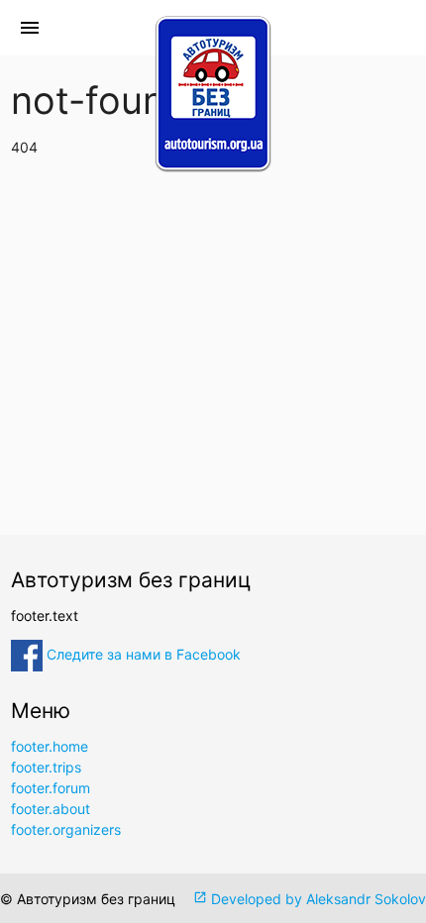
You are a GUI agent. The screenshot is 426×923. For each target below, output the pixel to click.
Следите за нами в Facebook (142, 654)
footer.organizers (66, 829)
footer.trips (46, 767)
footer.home (49, 746)
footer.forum (50, 787)
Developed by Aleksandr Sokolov (309, 898)
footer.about (50, 808)
